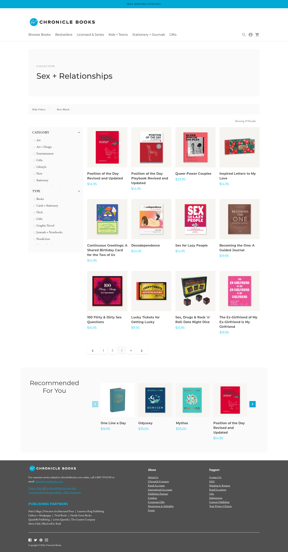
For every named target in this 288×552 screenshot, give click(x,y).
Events (151, 510)
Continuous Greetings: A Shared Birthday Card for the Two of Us (107, 250)
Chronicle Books (53, 545)
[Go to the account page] (250, 34)
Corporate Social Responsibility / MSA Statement (54, 492)
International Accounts (160, 489)
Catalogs (152, 498)
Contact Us (215, 477)
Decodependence (145, 245)
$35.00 (143, 429)
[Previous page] (92, 350)
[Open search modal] (244, 34)
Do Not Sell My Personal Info (60, 488)
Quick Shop (107, 159)
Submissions (215, 498)
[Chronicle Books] (62, 22)
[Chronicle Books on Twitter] (35, 539)
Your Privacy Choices (220, 506)
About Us (153, 477)
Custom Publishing (219, 502)
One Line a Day (113, 423)
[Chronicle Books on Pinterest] (41, 539)
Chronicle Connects (158, 481)
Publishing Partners (158, 493)
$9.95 (135, 328)
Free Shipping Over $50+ (144, 3)
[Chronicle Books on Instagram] (46, 539)
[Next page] (141, 350)
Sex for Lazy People (191, 245)
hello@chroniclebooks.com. (48, 481)
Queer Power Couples (193, 173)
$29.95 (180, 179)
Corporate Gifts (156, 502)
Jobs (211, 493)
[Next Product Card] (252, 404)
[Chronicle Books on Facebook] (30, 539)
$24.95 (136, 251)
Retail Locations (217, 489)
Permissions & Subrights (161, 506)
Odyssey (145, 423)
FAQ (212, 481)
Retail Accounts (156, 485)
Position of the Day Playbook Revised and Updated (149, 178)
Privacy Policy (35, 488)
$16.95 (92, 328)
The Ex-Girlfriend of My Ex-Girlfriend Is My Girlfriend (238, 322)
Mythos (182, 423)
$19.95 (224, 256)
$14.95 (92, 184)
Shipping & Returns (219, 485)
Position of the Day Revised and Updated (229, 427)
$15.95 (180, 328)
